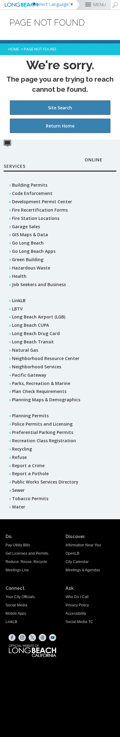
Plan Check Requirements (39, 391)
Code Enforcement (32, 193)
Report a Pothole (30, 473)
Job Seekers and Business (39, 284)
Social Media (16, 605)
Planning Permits (30, 416)
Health (19, 276)
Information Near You (83, 545)
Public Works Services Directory (45, 482)
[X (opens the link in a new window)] (32, 637)
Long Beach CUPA (30, 325)
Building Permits (29, 185)
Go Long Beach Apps (33, 251)
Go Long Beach (28, 243)
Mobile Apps (16, 613)
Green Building (27, 259)
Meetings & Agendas (83, 570)
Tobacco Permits (30, 498)
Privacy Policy (77, 605)
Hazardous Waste (31, 268)
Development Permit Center (42, 201)
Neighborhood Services (36, 367)
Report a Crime (28, 465)
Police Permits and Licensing (42, 424)
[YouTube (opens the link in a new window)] (52, 637)
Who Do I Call (77, 597)
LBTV (17, 309)
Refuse (19, 457)
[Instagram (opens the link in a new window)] (22, 637)
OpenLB (72, 553)
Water (18, 507)
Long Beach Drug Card (36, 333)
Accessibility (76, 613)
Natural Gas (25, 350)
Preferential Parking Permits (42, 432)
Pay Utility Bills (18, 545)
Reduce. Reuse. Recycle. (27, 562)
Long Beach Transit (33, 342)
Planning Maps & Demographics (46, 400)
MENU (99, 4)
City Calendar (77, 562)
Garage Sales (26, 226)
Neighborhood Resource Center (45, 358)
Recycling (22, 449)
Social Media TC (79, 622)
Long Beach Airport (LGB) (38, 317)
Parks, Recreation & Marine (41, 383)
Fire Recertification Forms (40, 210)
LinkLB (19, 300)
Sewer (18, 490)
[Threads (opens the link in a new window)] (42, 637)
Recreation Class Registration (44, 440)
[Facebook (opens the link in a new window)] (12, 637)
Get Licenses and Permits (27, 553)
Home (13, 49)
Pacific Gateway (29, 375)
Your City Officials (20, 597)
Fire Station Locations (35, 218)
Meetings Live (17, 570)
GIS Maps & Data (30, 234)
